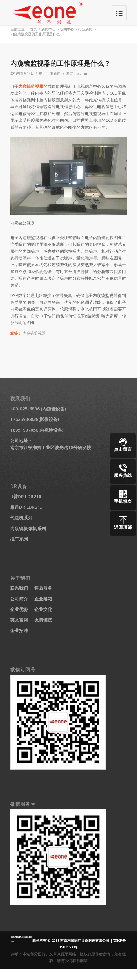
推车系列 (19, 539)
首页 (33, 29)
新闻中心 (48, 29)
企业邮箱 (43, 599)
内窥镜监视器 (30, 86)
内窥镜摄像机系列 (28, 528)
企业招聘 (19, 630)
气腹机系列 (21, 517)
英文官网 (19, 620)
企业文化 (43, 609)
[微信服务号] (58, 903)
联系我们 (19, 588)
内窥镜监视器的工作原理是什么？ (60, 63)
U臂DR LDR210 (25, 497)
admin (82, 73)
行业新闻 (85, 29)
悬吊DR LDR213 (26, 507)
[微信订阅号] (58, 768)
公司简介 (19, 599)
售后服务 (43, 588)
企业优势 (19, 609)
